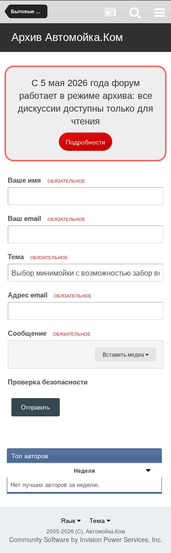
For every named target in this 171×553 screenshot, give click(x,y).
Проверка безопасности (48, 381)
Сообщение (49, 333)
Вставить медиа (124, 354)
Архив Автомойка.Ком (67, 36)
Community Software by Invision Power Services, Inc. (85, 539)
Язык (69, 520)
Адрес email (50, 295)
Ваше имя (46, 180)
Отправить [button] (35, 407)
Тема (38, 256)
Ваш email (46, 218)
